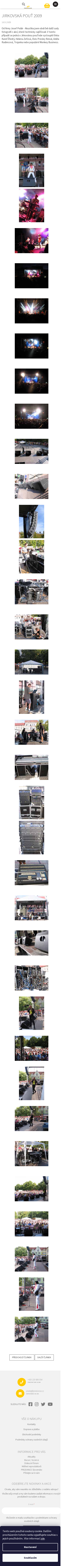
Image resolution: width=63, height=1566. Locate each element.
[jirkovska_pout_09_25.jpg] (31, 1044)
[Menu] (55, 4)
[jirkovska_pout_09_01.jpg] (31, 205)
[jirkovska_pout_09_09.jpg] (31, 482)
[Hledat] (23, 4)
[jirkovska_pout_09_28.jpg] (31, 1149)
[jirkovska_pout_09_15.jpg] (31, 697)
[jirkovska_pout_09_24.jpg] (31, 1013)
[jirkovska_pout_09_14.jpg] (31, 658)
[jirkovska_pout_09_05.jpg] (31, 341)
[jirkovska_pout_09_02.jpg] (31, 236)
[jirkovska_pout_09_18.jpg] (31, 802)
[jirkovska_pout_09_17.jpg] (31, 763)
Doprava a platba (31, 1429)
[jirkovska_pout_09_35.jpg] (31, 61)
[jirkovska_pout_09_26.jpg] (31, 1083)
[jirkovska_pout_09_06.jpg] (31, 377)
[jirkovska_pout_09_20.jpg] (31, 868)
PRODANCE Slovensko (31, 1470)
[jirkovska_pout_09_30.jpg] (31, 1219)
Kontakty (31, 1424)
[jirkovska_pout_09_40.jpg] (31, 170)
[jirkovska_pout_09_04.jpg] (31, 306)
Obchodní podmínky (31, 1434)
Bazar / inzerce (31, 1460)
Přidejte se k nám (31, 1473)
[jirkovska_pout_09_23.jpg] (31, 974)
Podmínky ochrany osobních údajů (31, 1439)
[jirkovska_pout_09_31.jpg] (31, 1254)
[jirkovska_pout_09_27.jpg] (31, 1114)
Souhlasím (30, 1558)
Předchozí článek (22, 1357)
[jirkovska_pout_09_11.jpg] (31, 556)
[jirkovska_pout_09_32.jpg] (31, 1294)
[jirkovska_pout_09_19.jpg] (31, 837)
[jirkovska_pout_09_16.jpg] (31, 728)
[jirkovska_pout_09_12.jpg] (31, 587)
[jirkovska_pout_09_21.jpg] (31, 903)
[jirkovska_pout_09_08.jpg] (31, 447)
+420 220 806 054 (35, 1380)
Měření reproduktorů (31, 1466)
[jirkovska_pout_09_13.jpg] (31, 622)
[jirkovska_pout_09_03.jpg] (31, 271)
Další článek (44, 1357)
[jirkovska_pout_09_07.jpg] (31, 412)
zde (43, 1538)
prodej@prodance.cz (35, 1392)
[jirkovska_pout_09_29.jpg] (31, 1184)
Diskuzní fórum (31, 1463)
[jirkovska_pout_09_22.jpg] (31, 938)
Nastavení (30, 1547)
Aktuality (31, 1456)
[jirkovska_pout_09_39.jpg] (31, 131)
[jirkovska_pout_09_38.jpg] (31, 96)
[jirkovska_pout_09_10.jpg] (31, 521)
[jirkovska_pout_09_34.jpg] (31, 1325)
